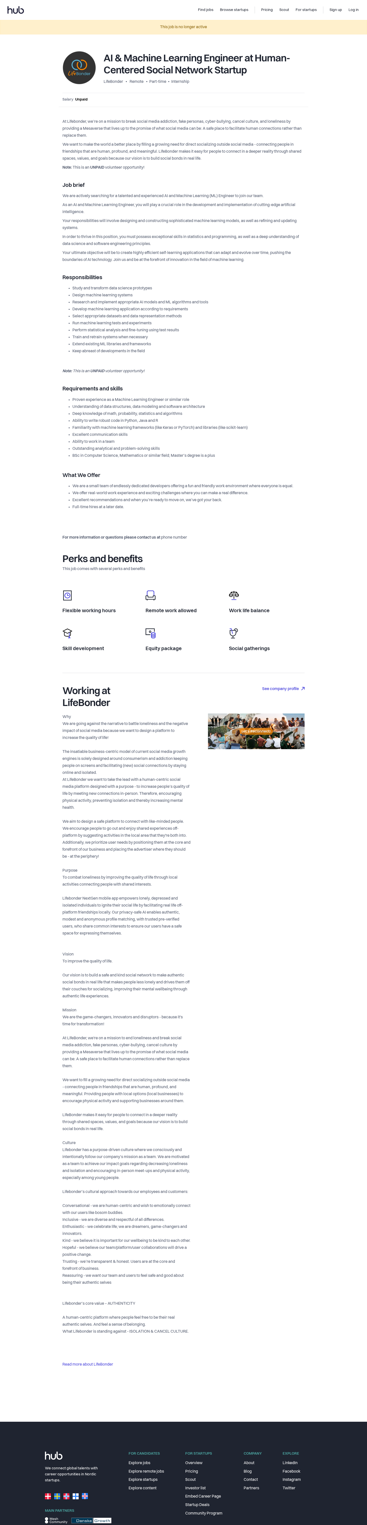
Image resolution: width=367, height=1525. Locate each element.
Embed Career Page (203, 1497)
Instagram (292, 1480)
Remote (136, 82)
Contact (251, 1480)
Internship (180, 82)
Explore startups (143, 1480)
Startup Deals (197, 1505)
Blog (248, 1472)
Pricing (191, 1472)
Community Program (203, 1514)
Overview (193, 1463)
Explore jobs (139, 1463)
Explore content (143, 1488)
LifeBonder (114, 82)
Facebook (291, 1472)
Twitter (289, 1488)
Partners (251, 1488)
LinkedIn (290, 1463)
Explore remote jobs (146, 1472)
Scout (190, 1480)
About (249, 1463)
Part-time (157, 82)
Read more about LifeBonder (87, 1365)
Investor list (195, 1488)
